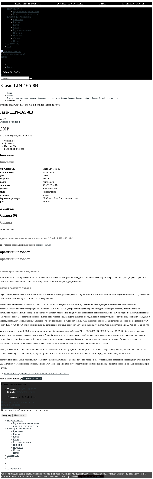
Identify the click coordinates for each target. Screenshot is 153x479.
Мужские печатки (22, 30)
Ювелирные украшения (19, 17)
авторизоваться (43, 245)
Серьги (16, 38)
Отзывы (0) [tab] (10, 146)
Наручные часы (15, 8)
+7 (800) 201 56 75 (32, 378)
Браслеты (18, 19)
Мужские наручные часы (26, 11)
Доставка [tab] (9, 143)
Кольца (16, 27)
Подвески (18, 35)
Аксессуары (13, 43)
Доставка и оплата (70, 3)
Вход (9, 67)
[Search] (30, 78)
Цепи (16, 41)
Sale (9, 46)
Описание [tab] (9, 140)
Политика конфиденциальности (17, 402)
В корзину (6, 415)
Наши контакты (133, 3)
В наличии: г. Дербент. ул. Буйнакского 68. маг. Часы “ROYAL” (36, 373)
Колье (16, 25)
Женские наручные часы (25, 14)
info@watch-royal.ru (25, 392)
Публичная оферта (10, 404)
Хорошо (82, 476)
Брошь (16, 22)
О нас (102, 3)
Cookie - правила (95, 476)
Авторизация (14, 468)
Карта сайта (7, 407)
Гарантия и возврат (28, 3)
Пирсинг (17, 33)
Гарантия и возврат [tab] (14, 148)
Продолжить (20, 415)
